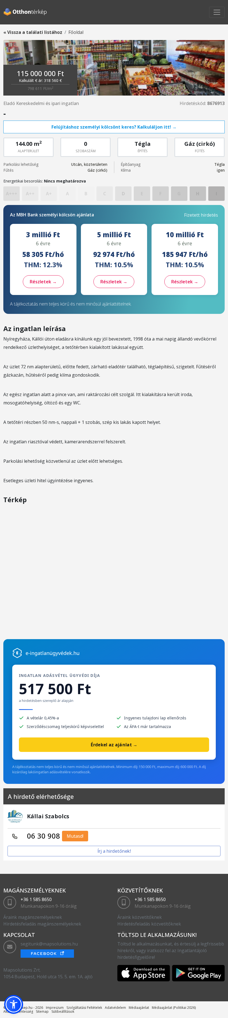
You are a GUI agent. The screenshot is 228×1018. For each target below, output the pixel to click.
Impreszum (55, 1007)
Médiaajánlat (139, 1007)
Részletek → (43, 282)
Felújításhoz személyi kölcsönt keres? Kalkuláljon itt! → (114, 127)
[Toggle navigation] (217, 12)
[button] (14, 1004)
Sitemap (42, 1011)
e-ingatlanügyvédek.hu (53, 653)
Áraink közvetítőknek (139, 917)
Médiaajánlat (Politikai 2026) (174, 1007)
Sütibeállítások (62, 1011)
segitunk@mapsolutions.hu (49, 944)
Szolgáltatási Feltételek (84, 1007)
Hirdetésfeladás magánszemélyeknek (42, 924)
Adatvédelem (115, 1007)
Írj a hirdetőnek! (114, 851)
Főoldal (75, 32)
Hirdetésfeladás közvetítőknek (149, 924)
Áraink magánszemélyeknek (32, 917)
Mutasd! (75, 836)
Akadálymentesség (18, 1011)
